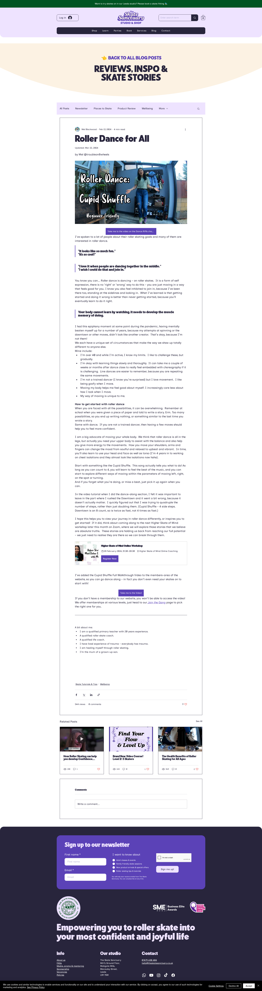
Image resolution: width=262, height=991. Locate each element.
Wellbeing (147, 108)
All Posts (64, 108)
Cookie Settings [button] (216, 985)
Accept (249, 985)
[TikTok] (166, 975)
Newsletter (81, 108)
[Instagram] (158, 975)
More (162, 108)
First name (72, 854)
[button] (203, 17)
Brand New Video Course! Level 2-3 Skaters (128, 758)
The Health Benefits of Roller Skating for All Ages (179, 758)
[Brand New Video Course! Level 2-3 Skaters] (131, 739)
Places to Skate (103, 108)
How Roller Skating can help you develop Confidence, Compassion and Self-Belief (80, 758)
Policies (60, 975)
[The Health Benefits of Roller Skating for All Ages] (180, 739)
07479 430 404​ (149, 960)
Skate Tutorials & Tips (86, 684)
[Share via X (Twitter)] (83, 694)
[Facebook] (173, 975)
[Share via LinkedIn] (91, 694)
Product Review (127, 108)
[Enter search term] (194, 18)
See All (199, 721)
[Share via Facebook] (76, 694)
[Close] (258, 986)
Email (68, 870)
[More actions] (185, 129)
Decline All (234, 985)
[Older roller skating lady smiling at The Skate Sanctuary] (82, 739)
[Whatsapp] (144, 975)
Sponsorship (63, 969)
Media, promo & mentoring (70, 966)
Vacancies (62, 972)
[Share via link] (98, 694)
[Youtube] (151, 975)
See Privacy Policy (36, 987)
